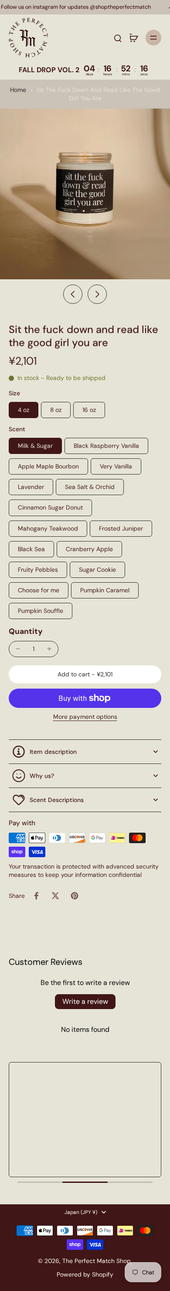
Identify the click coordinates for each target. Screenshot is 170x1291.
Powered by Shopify (85, 1274)
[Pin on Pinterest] (74, 895)
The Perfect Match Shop (96, 1261)
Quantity (26, 631)
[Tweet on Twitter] (55, 895)
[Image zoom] (85, 194)
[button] (85, 674)
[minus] (18, 649)
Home (18, 90)
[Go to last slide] (72, 294)
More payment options (85, 717)
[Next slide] (97, 294)
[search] (117, 37)
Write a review (85, 1001)
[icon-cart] (133, 37)
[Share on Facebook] (36, 895)
